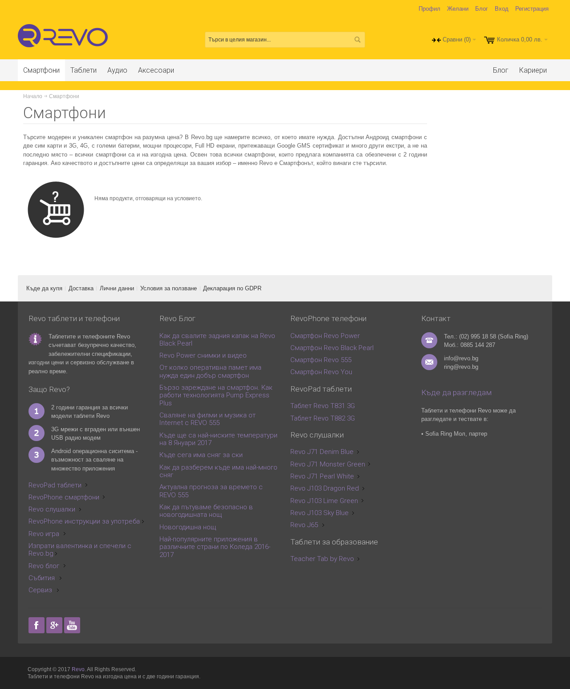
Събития (41, 578)
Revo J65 (304, 525)
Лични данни (117, 288)
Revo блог (43, 566)
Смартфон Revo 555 (320, 360)
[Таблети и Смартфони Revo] (65, 39)
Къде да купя (44, 288)
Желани (457, 8)
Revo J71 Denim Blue (322, 452)
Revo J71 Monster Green (327, 464)
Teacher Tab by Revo (322, 559)
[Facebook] (37, 625)
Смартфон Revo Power (325, 336)
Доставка (81, 288)
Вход (502, 8)
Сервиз (40, 590)
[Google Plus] (55, 625)
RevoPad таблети (54, 485)
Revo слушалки (51, 509)
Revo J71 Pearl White (322, 476)
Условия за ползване (168, 288)
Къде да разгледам (456, 392)
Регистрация (532, 8)
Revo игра (43, 534)
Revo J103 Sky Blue (319, 513)
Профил (429, 8)
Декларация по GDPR (232, 288)
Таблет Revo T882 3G (322, 418)
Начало (32, 96)
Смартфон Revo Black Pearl (332, 348)
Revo (78, 669)
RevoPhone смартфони (63, 497)
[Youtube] (72, 625)
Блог (481, 8)
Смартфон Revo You (321, 372)
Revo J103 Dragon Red (324, 488)
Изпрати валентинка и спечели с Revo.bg (79, 549)
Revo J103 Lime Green (324, 501)
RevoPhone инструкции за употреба (84, 521)
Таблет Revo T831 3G (322, 406)
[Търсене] (357, 39)
